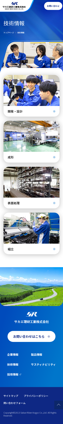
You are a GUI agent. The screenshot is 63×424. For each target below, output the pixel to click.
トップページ (9, 32)
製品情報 (36, 354)
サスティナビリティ (43, 364)
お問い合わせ (53, 5)
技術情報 (12, 364)
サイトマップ (11, 396)
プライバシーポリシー (36, 396)
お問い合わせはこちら (29, 336)
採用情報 (12, 374)
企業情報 (12, 354)
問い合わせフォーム (15, 403)
